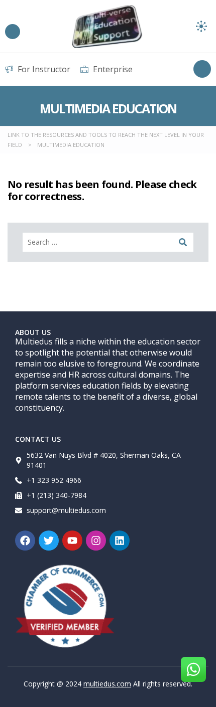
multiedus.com (107, 683)
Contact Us (38, 439)
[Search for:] (108, 242)
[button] (201, 26)
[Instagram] (96, 541)
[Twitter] (49, 541)
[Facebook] (25, 541)
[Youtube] (72, 541)
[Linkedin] (120, 541)
